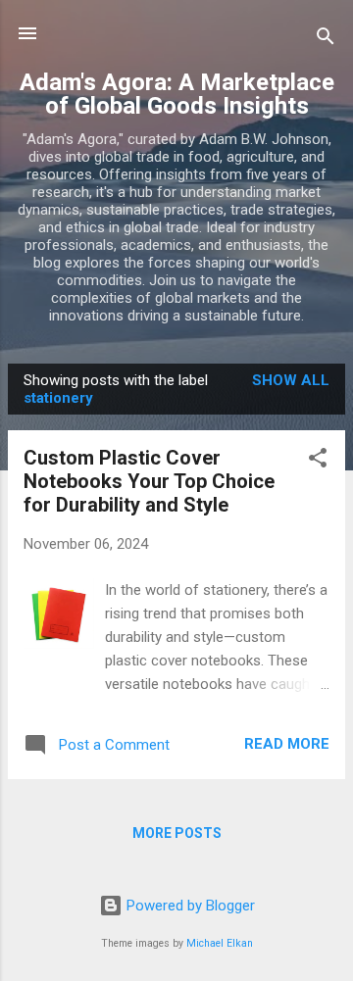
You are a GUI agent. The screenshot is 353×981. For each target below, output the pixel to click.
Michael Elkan (219, 943)
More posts (177, 833)
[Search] (325, 40)
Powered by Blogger (189, 905)
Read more (286, 744)
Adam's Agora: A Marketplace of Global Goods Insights (177, 94)
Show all (290, 380)
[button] (317, 461)
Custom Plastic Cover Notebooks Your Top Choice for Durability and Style (149, 481)
